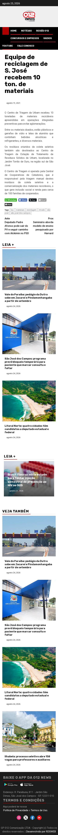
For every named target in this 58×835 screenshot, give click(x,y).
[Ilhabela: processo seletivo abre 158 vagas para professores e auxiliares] (29, 731)
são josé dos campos (20, 213)
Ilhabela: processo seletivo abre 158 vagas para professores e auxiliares (27, 758)
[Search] (53, 31)
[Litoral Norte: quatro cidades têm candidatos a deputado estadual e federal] (29, 401)
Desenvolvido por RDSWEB (41, 831)
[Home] (5, 31)
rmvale (42, 210)
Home (14, 31)
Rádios (47, 38)
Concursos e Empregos (25, 38)
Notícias (26, 31)
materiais (20, 210)
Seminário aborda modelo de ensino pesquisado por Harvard (43, 226)
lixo (12, 210)
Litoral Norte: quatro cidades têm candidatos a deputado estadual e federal (27, 429)
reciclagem (32, 210)
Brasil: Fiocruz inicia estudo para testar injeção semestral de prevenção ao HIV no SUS (27, 480)
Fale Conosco (25, 46)
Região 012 (42, 31)
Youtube (7, 46)
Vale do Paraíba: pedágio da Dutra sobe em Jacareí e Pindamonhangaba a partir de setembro (28, 297)
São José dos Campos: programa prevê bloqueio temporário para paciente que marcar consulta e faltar (25, 363)
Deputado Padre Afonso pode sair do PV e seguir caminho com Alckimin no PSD (17, 226)
